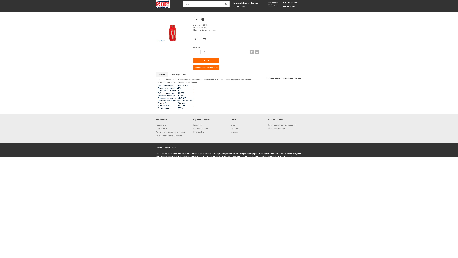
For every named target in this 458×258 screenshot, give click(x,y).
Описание (162, 74)
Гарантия (197, 125)
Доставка (254, 3)
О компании (161, 128)
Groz (233, 125)
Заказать (206, 60)
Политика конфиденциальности (170, 132)
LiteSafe (297, 78)
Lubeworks (236, 128)
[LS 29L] (173, 32)
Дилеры (245, 3)
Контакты (237, 3)
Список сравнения (276, 128)
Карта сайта (198, 132)
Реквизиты (161, 125)
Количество (197, 47)
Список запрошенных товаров (282, 125)
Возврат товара (200, 128)
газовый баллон (278, 78)
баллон (289, 78)
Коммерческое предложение (206, 67)
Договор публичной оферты (169, 135)
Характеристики (178, 74)
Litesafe (234, 132)
